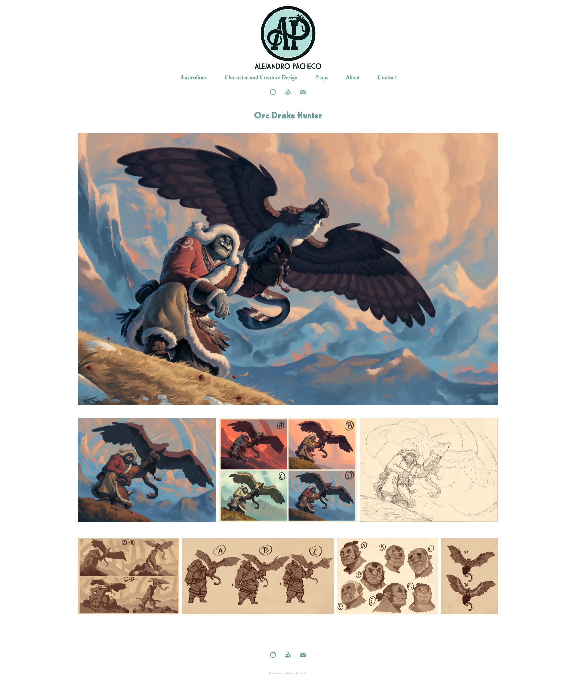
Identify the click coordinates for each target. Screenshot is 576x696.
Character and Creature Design (261, 77)
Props (321, 77)
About (353, 77)
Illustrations (193, 77)
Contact (387, 77)
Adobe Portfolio (296, 673)
